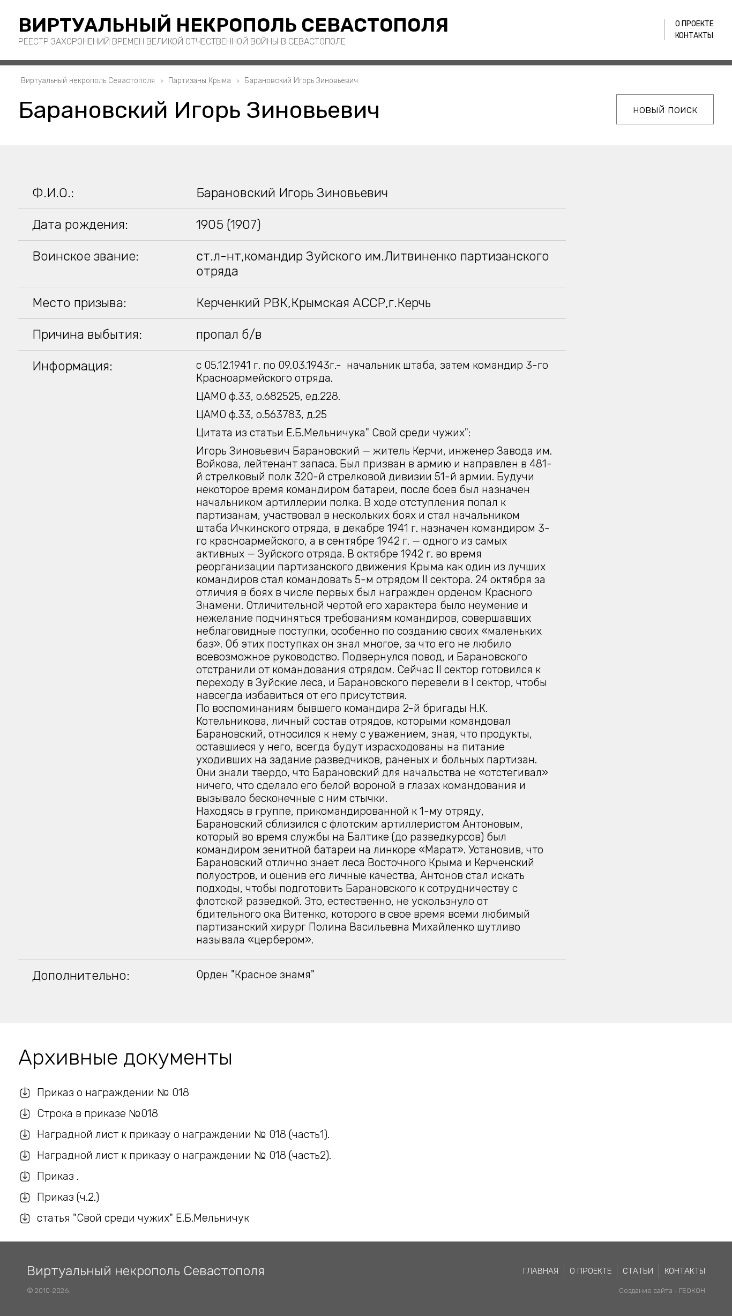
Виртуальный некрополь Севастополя (233, 24)
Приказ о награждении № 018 (113, 1092)
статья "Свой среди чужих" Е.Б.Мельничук (143, 1217)
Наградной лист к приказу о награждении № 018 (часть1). (183, 1134)
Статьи (638, 1271)
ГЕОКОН (692, 1291)
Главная (540, 1271)
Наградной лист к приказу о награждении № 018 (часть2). (184, 1155)
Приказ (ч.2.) (68, 1197)
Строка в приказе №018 (97, 1113)
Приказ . (58, 1176)
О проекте (694, 23)
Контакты (694, 35)
